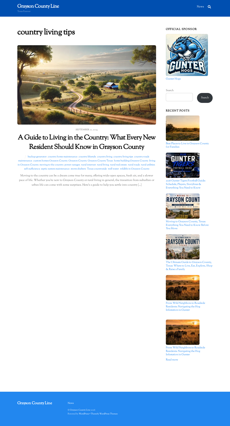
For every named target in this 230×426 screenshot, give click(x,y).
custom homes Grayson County (50, 161)
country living (104, 157)
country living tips (123, 157)
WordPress (84, 413)
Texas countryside (97, 169)
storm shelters (78, 169)
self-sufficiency (32, 169)
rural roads (134, 165)
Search (170, 90)
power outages (72, 165)
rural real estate (118, 165)
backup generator (37, 157)
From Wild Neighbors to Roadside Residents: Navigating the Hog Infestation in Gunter (185, 307)
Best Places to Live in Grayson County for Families (187, 145)
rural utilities (148, 165)
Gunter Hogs (173, 79)
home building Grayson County (131, 161)
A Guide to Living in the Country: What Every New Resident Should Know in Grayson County (87, 142)
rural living (103, 165)
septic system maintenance (55, 169)
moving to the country (51, 165)
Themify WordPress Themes (104, 413)
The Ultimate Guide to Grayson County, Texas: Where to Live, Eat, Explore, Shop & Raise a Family (189, 266)
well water (113, 169)
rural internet (88, 165)
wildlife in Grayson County (134, 169)
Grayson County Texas (100, 161)
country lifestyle (87, 157)
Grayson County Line (80, 410)
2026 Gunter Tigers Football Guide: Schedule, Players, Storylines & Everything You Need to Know (186, 184)
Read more (172, 360)
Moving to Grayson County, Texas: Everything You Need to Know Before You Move (187, 225)
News (200, 7)
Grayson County (78, 161)
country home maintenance (62, 157)
